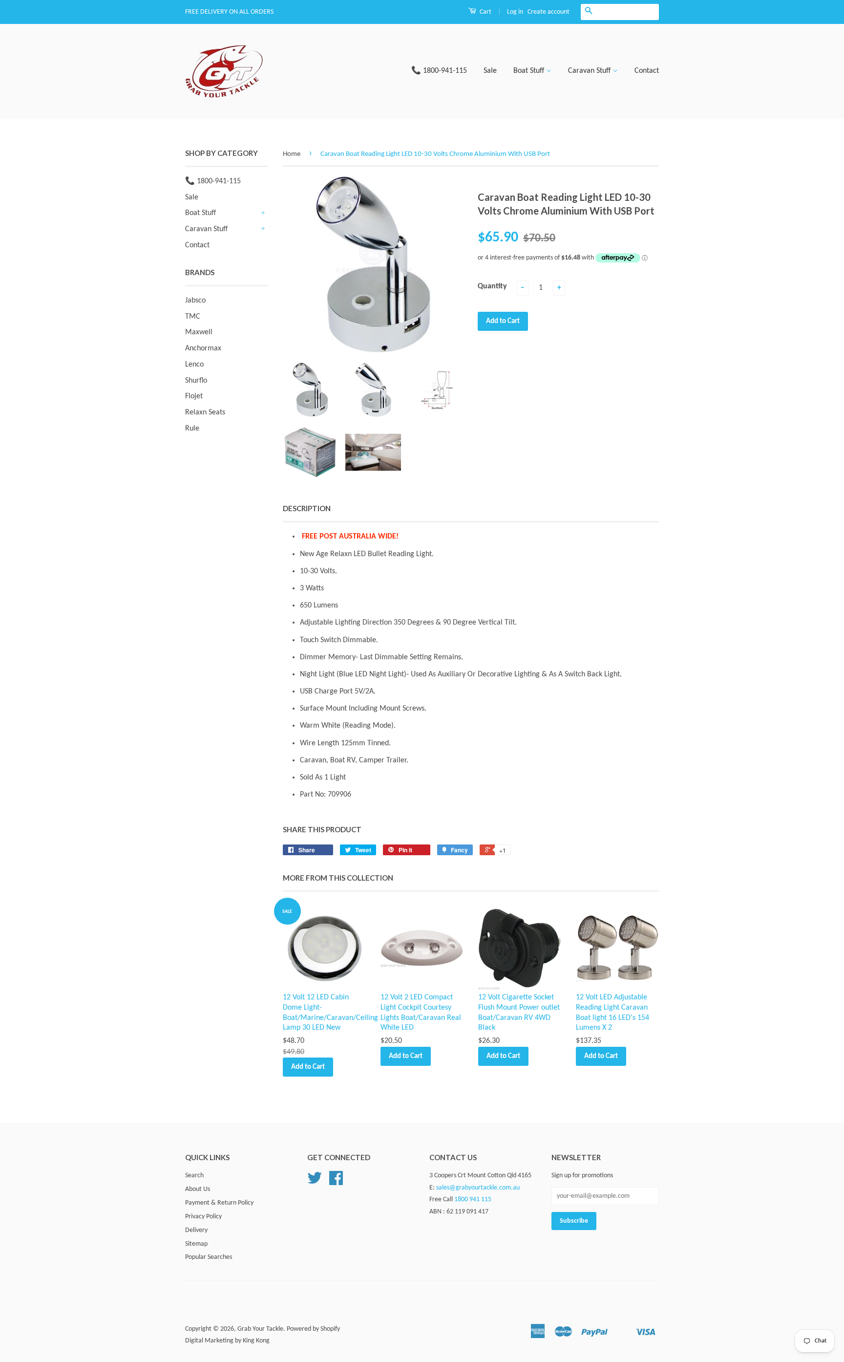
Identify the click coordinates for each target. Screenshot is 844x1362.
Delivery (196, 1230)
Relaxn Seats (205, 412)
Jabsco (195, 300)
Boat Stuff (529, 71)
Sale (490, 71)
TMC (192, 317)
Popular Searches (208, 1257)
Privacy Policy (203, 1216)
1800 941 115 (472, 1199)
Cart (484, 12)
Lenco (194, 364)
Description (307, 508)
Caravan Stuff (590, 71)
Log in (515, 12)
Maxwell (198, 332)
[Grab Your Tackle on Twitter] (314, 1182)
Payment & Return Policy (219, 1203)
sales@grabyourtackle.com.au (478, 1188)
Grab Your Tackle (260, 1329)
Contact (646, 71)
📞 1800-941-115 (439, 71)
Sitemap (196, 1244)
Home (291, 154)
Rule (192, 428)
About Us (197, 1189)
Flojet (194, 396)
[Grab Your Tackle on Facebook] (336, 1182)
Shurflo (196, 381)
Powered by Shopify (313, 1329)
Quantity (492, 286)
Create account (549, 12)
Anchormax (203, 348)
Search (194, 1175)
